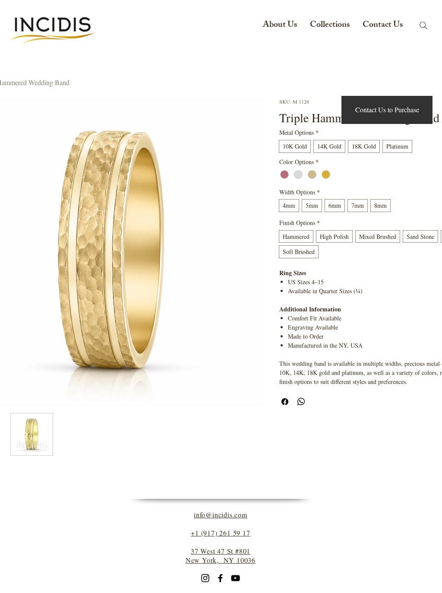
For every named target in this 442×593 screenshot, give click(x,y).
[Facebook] (220, 578)
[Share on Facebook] (285, 401)
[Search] (423, 25)
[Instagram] (205, 578)
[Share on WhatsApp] (301, 401)
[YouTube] (235, 578)
